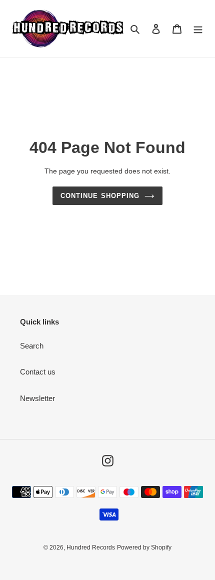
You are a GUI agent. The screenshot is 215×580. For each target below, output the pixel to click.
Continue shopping (100, 196)
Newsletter (37, 398)
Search (32, 346)
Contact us (38, 372)
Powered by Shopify (144, 547)
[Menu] (198, 29)
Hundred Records (90, 547)
